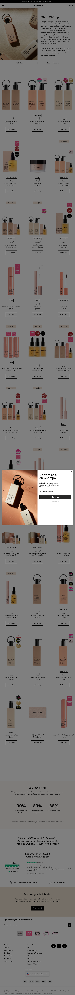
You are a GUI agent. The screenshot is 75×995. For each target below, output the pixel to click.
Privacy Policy (55, 501)
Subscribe (55, 497)
